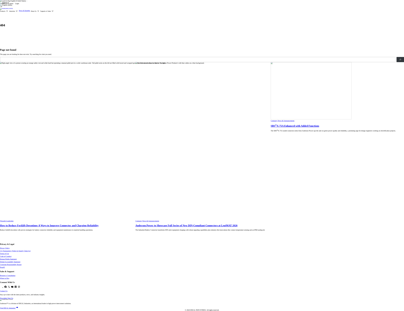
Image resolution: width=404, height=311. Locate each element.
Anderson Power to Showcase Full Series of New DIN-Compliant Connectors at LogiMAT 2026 (186, 225)
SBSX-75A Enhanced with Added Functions (295, 125)
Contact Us (3, 291)
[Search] (400, 59)
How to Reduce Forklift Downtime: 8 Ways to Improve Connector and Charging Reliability (49, 225)
